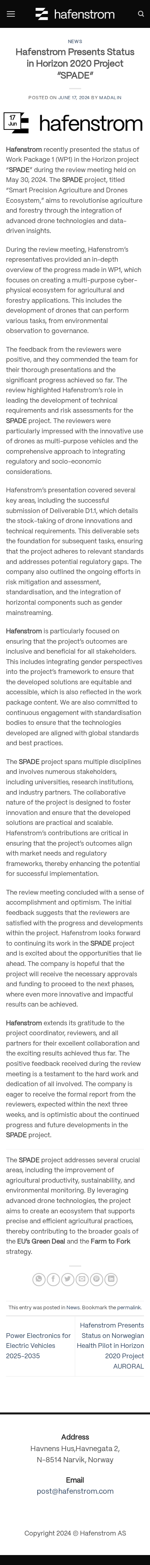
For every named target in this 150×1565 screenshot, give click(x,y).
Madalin (110, 98)
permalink (129, 1307)
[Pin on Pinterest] (96, 1279)
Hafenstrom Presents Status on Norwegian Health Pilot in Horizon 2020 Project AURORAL (110, 1346)
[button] (11, 14)
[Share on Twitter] (67, 1279)
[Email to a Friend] (82, 1279)
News (75, 42)
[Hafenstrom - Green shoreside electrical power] (75, 14)
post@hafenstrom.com (75, 1492)
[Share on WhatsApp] (39, 1279)
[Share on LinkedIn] (111, 1279)
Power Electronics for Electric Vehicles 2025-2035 (38, 1346)
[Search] (141, 14)
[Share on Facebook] (53, 1279)
